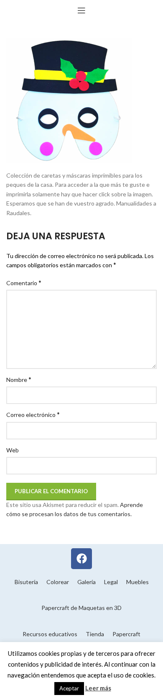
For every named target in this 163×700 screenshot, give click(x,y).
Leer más (98, 688)
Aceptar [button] (69, 688)
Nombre (18, 379)
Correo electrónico (33, 414)
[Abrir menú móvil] (81, 10)
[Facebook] (81, 558)
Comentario (23, 282)
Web (12, 450)
